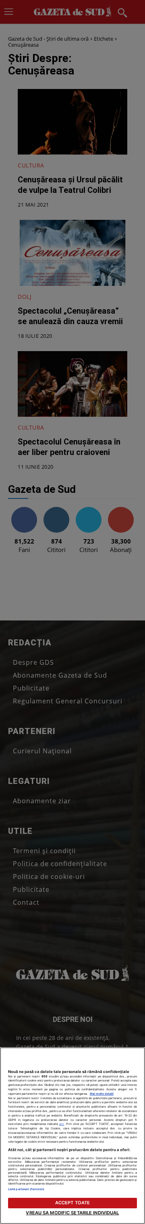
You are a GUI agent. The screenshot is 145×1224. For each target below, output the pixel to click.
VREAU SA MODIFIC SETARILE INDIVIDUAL (72, 1213)
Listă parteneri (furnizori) (26, 1189)
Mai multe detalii (102, 1094)
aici (61, 1124)
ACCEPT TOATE (72, 1202)
